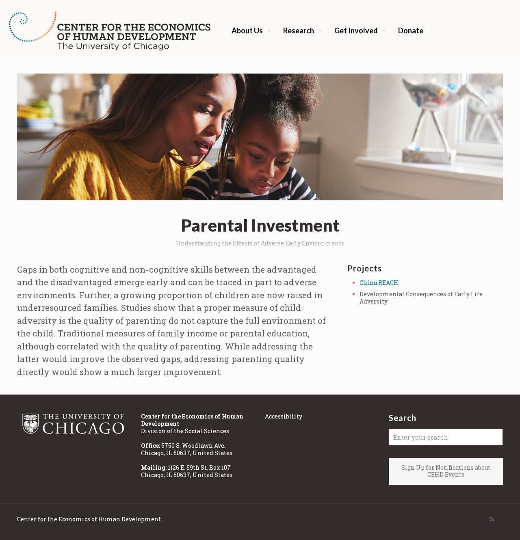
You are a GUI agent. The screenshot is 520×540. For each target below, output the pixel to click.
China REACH (379, 282)
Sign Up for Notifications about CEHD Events (445, 471)
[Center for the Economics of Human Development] (109, 30)
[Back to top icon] (481, 523)
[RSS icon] (492, 519)
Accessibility (283, 416)
